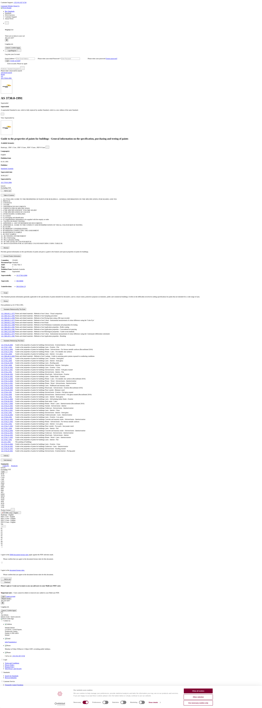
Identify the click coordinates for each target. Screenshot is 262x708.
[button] (4, 471)
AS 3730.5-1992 (6, 412)
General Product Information (11, 256)
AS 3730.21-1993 (7, 421)
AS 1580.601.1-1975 (8, 313)
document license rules (17, 570)
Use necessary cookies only (198, 703)
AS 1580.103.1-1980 (8, 325)
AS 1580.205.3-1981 (8, 327)
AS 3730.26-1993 (7, 390)
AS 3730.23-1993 (7, 385)
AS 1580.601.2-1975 (8, 334)
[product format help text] (13, 509)
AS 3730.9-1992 (6, 358)
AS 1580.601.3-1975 (8, 320)
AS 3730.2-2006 (6, 361)
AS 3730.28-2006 (7, 388)
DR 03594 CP (21, 286)
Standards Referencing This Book (13, 340)
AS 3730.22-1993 (7, 419)
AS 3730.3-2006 (6, 354)
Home (3, 74)
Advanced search (6, 73)
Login (7, 61)
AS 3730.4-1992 (6, 372)
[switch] (105, 702)
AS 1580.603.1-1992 (8, 322)
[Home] (6, 8)
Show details (153, 702)
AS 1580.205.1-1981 (8, 336)
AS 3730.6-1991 (6, 392)
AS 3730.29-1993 (7, 451)
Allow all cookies (198, 691)
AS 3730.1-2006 (6, 428)
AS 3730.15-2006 (7, 379)
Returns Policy (9, 667)
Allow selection (198, 697)
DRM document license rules (19, 555)
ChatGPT (5, 466)
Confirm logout (15, 47)
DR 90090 (19, 281)
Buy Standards (9, 11)
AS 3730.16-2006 (7, 399)
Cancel (8, 47)
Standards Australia (7, 168)
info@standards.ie (11, 642)
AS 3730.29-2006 (7, 345)
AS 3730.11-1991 (7, 370)
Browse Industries (11, 678)
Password (79, 58)
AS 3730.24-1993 (7, 435)
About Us (16, 6)
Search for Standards (11, 676)
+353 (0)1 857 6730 (19, 2)
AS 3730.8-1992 (6, 417)
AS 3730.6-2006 (6, 394)
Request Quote (6, 598)
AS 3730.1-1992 (6, 440)
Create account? (15, 61)
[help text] (2, 114)
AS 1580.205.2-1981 (8, 329)
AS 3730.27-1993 (7, 426)
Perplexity (14, 466)
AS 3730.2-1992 (6, 397)
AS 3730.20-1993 (7, 363)
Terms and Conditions (12, 663)
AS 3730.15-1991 (7, 352)
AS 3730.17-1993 (7, 437)
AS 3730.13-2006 (7, 381)
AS (2, 76)
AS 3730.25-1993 (7, 406)
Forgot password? (111, 58)
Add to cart (7, 191)
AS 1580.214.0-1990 (8, 331)
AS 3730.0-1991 (6, 78)
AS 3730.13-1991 (7, 383)
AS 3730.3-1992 (6, 424)
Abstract (6, 248)
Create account (10, 596)
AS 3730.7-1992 (6, 347)
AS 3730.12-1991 (7, 410)
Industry (5, 455)
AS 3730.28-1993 (7, 374)
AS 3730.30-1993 (7, 401)
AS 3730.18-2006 (7, 415)
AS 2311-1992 (6, 442)
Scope (5, 293)
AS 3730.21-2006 (7, 349)
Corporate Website (7, 6)
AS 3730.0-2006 (6, 182)
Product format (6, 510)
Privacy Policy (9, 665)
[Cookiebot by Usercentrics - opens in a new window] (60, 704)
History (5, 301)
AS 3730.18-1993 (7, 446)
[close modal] (6, 40)
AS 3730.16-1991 (7, 376)
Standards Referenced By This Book (14, 309)
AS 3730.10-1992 (7, 367)
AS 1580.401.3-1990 (8, 318)
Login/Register (11, 50)
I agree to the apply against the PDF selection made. (27, 555)
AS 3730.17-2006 (7, 403)
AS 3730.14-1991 (7, 433)
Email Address (29, 58)
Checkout (7, 582)
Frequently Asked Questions (14, 685)
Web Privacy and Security (13, 669)
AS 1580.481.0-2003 (8, 356)
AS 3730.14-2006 (7, 408)
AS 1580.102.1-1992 (8, 316)
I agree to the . (13, 570)
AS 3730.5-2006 (6, 365)
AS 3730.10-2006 (7, 444)
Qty (2, 524)
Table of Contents (8, 195)
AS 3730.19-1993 (7, 449)
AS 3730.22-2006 (7, 431)
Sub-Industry (7, 460)
